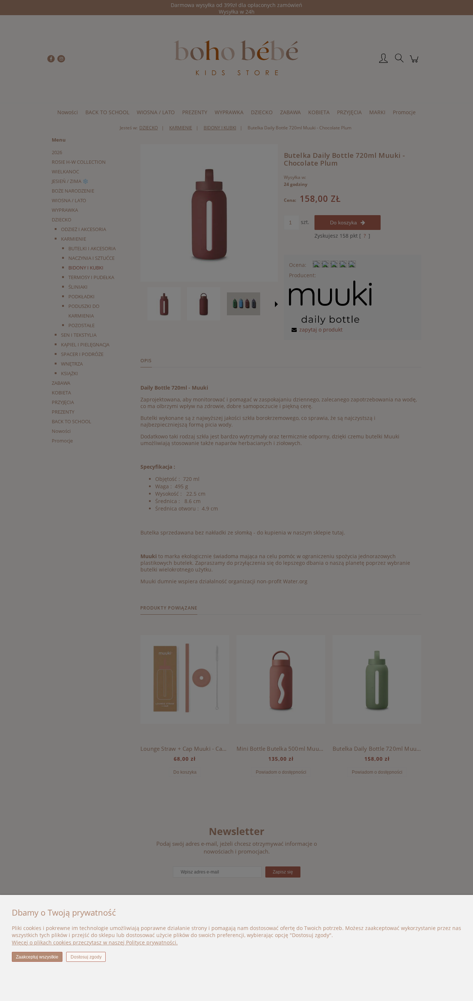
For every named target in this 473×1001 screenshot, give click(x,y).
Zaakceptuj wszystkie (37, 957)
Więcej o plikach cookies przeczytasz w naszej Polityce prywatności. (95, 942)
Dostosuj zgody (86, 957)
